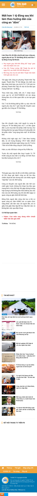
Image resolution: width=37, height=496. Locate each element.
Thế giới (17, 468)
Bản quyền (5, 488)
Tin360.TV (28, 480)
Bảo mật (30, 486)
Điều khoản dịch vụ (19, 486)
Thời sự (26, 27)
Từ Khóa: (5, 223)
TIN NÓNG (12, 223)
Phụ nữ (24, 471)
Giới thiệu (4, 486)
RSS (10, 486)
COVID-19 (6, 471)
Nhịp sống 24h (28, 468)
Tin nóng (16, 471)
